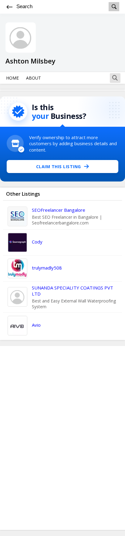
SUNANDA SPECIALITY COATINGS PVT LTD (72, 291)
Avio (36, 325)
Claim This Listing (58, 166)
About (33, 78)
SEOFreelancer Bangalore (58, 210)
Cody (37, 242)
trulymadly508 (47, 268)
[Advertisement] (62, 438)
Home (12, 78)
